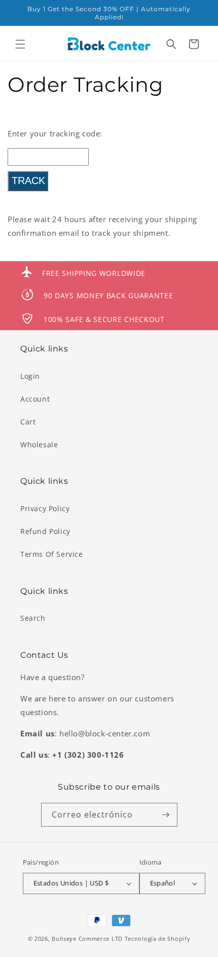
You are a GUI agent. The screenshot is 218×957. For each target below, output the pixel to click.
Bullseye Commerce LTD (87, 938)
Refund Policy (45, 531)
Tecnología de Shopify (158, 938)
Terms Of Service (51, 554)
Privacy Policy (44, 508)
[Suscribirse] (166, 815)
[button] (20, 44)
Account (35, 399)
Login (30, 376)
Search (33, 618)
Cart (27, 422)
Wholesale (39, 444)
